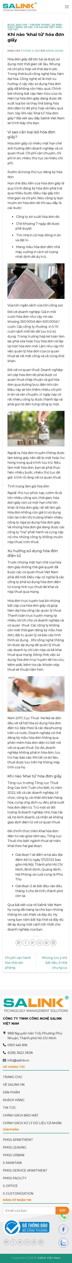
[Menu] (67, 6)
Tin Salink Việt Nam (48, 27)
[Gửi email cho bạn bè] (39, 943)
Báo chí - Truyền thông (33, 24)
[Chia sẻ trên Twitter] (32, 943)
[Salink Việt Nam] (20, 6)
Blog (11, 24)
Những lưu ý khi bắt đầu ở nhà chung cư (54, 962)
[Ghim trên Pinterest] (46, 943)
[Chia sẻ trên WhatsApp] (19, 943)
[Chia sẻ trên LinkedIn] (53, 943)
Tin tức (12, 29)
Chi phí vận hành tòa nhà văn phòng (18, 962)
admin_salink (55, 50)
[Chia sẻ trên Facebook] (25, 943)
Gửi (62, 1210)
